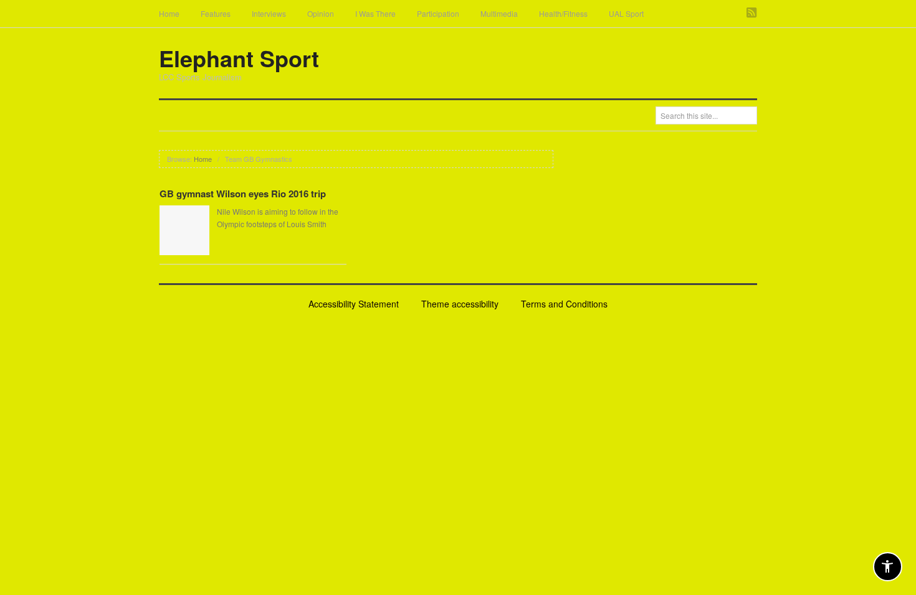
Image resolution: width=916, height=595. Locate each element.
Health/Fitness (563, 13)
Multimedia (499, 13)
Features (216, 13)
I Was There (375, 13)
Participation (438, 13)
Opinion (320, 13)
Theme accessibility (460, 304)
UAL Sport (626, 13)
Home (169, 13)
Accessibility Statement (353, 304)
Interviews (269, 13)
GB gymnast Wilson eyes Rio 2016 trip (243, 193)
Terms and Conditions (564, 304)
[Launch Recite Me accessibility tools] (887, 566)
